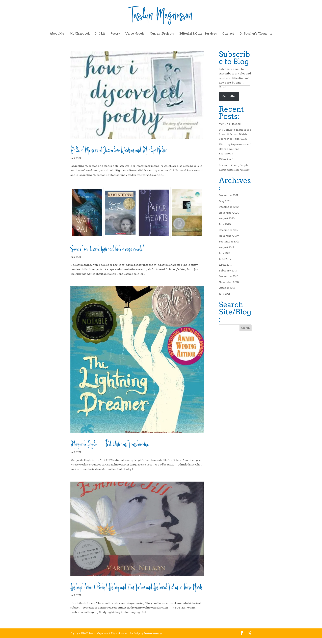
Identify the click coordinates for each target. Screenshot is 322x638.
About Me (57, 33)
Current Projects (162, 33)
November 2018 (229, 282)
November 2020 (229, 212)
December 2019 (228, 230)
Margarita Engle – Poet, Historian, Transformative (109, 443)
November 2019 (229, 235)
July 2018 (224, 293)
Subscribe (229, 96)
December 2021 (228, 195)
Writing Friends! (230, 123)
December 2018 (228, 276)
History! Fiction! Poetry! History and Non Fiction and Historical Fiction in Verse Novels (136, 586)
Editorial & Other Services (198, 33)
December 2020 (229, 206)
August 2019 (226, 247)
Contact (228, 33)
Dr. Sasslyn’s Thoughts (255, 33)
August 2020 (227, 218)
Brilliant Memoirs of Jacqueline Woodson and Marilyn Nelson (118, 149)
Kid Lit (100, 33)
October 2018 (227, 287)
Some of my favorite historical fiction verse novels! (107, 248)
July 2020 (225, 224)
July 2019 (224, 253)
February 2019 (228, 270)
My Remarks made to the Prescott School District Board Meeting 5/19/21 (235, 134)
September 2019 (229, 241)
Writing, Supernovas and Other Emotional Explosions (235, 149)
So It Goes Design (153, 633)
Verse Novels (134, 33)
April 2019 (225, 264)
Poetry (115, 33)
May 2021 (225, 201)
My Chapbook (80, 33)
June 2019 (225, 259)
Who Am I (226, 159)
